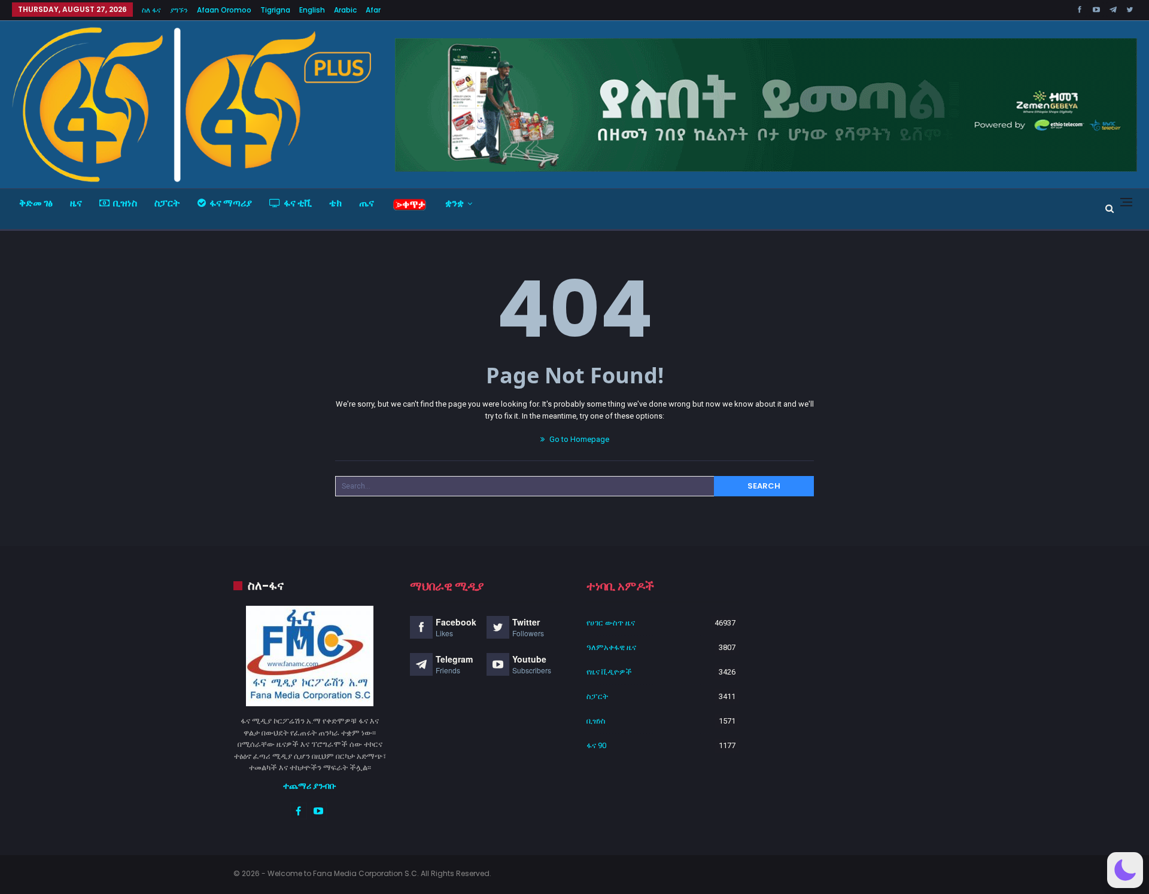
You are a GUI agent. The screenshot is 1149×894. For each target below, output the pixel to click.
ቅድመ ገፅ (36, 203)
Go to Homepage (578, 439)
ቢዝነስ (125, 203)
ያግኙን (179, 10)
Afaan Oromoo (224, 10)
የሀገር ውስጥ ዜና (610, 622)
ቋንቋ (454, 203)
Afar (373, 10)
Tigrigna (275, 10)
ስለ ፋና (151, 10)
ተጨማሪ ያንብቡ (309, 786)
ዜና (76, 203)
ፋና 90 (596, 745)
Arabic (345, 10)
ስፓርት (167, 203)
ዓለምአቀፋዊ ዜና (611, 647)
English (312, 10)
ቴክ (335, 203)
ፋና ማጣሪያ (230, 203)
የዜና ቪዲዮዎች (609, 671)
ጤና (366, 203)
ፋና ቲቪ (298, 203)
